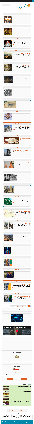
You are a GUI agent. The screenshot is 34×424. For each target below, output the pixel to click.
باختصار (17, 99)
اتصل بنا (15, 413)
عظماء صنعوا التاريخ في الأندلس (25, 53)
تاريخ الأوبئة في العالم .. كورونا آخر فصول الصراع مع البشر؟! (22, 296)
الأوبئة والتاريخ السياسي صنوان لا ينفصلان (24, 247)
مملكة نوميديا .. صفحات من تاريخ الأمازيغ (24, 211)
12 (12, 306)
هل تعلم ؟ (17, 26)
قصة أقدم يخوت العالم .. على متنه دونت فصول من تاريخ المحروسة (21, 150)
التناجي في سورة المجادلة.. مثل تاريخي (25, 138)
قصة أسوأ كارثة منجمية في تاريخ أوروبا (25, 235)
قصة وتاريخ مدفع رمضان (26, 223)
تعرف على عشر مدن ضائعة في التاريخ (25, 126)
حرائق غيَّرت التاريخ (27, 77)
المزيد (13, 32)
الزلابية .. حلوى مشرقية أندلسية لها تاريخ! (24, 162)
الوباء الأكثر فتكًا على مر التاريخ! (26, 284)
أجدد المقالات (29, 384)
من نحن (19, 413)
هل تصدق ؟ (17, 38)
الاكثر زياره (24, 384)
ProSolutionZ (27, 422)
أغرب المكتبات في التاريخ (26, 65)
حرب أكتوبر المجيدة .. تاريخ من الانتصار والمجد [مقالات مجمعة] (22, 89)
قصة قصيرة (17, 50)
